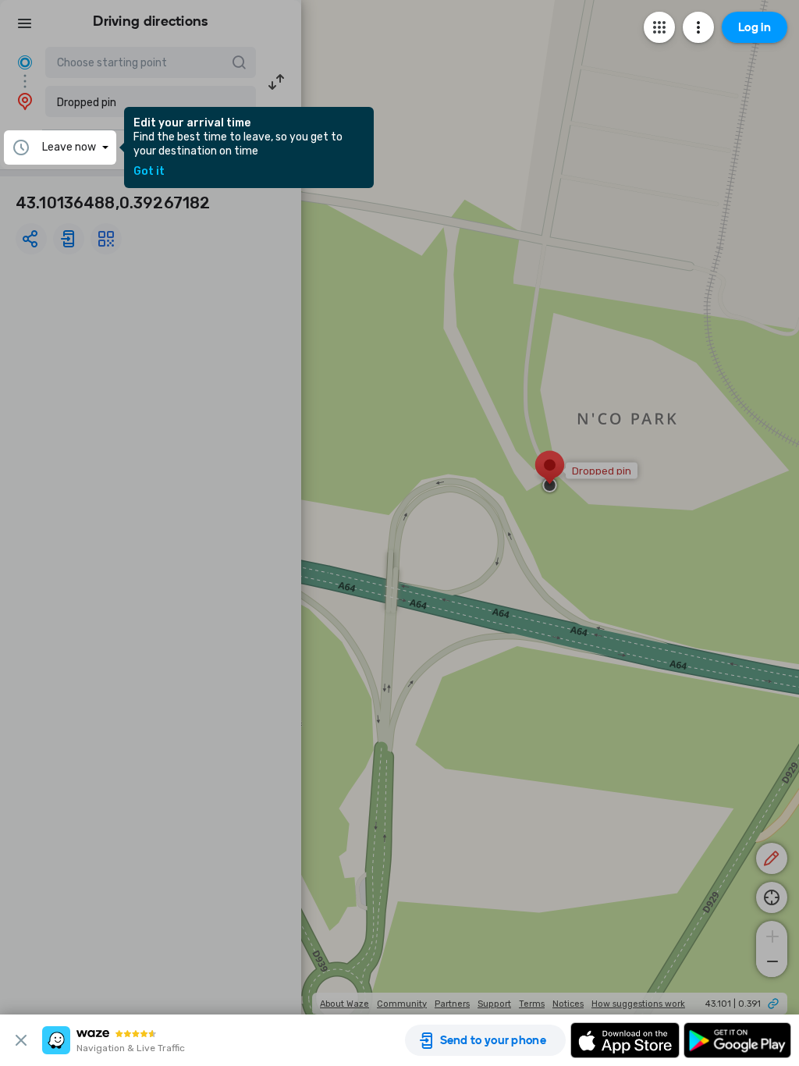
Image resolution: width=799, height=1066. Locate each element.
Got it (149, 171)
